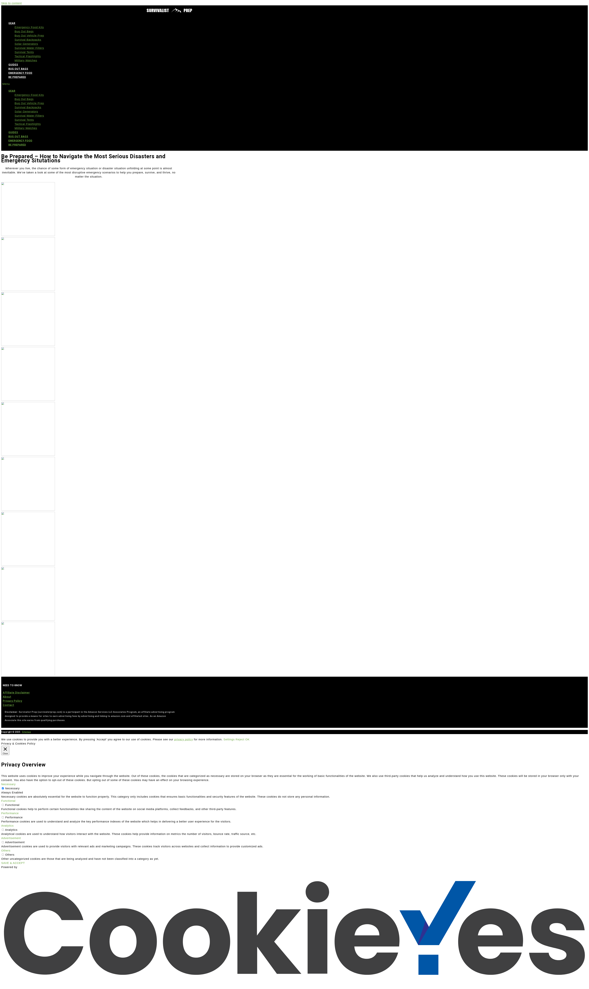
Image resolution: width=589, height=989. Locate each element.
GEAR (11, 23)
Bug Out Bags (24, 31)
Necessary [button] (8, 784)
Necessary (12, 788)
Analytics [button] (7, 825)
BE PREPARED (17, 77)
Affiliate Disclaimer (16, 692)
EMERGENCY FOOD (20, 73)
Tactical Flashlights (28, 56)
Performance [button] (10, 813)
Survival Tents (24, 52)
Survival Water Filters (29, 48)
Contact (8, 705)
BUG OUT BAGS (18, 68)
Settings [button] (229, 739)
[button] (197, 84)
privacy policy (183, 739)
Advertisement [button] (11, 838)
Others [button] (5, 850)
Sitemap (26, 732)
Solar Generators (26, 43)
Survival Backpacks (28, 39)
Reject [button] (240, 739)
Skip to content (11, 3)
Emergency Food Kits (29, 27)
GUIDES (13, 64)
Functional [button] (8, 800)
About (7, 696)
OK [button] (247, 739)
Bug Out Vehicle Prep (29, 35)
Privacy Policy (12, 700)
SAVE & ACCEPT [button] (13, 863)
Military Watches (26, 60)
